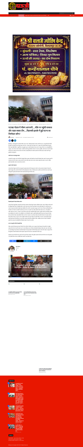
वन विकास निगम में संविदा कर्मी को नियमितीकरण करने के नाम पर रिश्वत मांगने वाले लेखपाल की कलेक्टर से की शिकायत (45, 369)
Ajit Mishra (12, 137)
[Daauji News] (18, 6)
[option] (30, 266)
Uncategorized (14, 124)
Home (10, 124)
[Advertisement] (41, 25)
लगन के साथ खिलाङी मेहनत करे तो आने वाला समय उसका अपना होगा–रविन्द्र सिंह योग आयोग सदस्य (30, 293)
